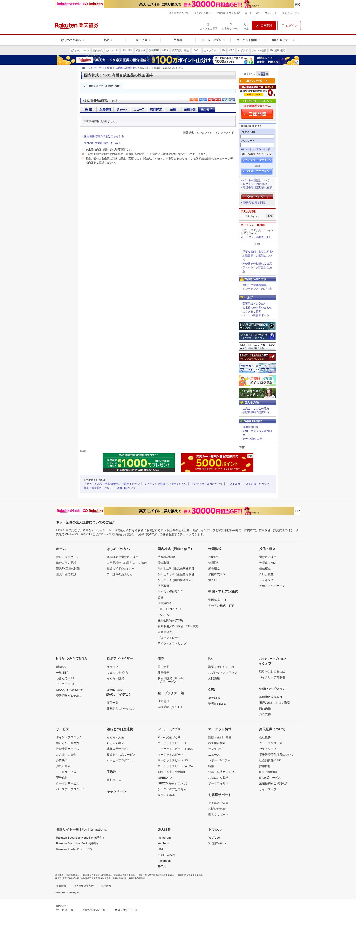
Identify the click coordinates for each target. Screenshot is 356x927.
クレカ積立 (266, 574)
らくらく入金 (115, 737)
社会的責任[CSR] (270, 760)
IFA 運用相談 (268, 771)
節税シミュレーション (121, 708)
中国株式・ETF (218, 599)
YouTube (163, 843)
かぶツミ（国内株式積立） (176, 580)
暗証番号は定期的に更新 (257, 187)
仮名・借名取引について (98, 487)
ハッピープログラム (120, 760)
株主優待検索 (217, 743)
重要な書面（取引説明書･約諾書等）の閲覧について (257, 255)
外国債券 (163, 672)
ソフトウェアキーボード (257, 149)
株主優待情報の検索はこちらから (104, 136)
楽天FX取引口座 (252, 438)
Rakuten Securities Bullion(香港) (77, 843)
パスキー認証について (256, 180)
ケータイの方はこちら (172, 789)
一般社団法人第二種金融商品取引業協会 (155, 875)
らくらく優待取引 (171, 591)
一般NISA (62, 672)
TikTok (162, 866)
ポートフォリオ (218, 783)
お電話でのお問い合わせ (257, 307)
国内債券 (163, 666)
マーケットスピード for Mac (176, 766)
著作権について (126, 487)
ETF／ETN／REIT (169, 609)
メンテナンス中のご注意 (257, 288)
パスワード (248, 140)
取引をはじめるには (221, 666)
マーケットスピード (171, 754)
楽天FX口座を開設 (254, 202)
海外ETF (214, 580)
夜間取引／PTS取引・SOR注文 (178, 626)
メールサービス (66, 771)
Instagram (164, 837)
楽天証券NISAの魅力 (69, 695)
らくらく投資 (115, 678)
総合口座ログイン (67, 557)
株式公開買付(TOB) (170, 620)
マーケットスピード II (172, 743)
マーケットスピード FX (173, 760)
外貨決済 (62, 760)
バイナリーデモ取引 (272, 677)
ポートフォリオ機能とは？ (256, 237)
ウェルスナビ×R (117, 672)
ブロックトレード (169, 637)
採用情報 (265, 766)
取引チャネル (166, 795)
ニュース (214, 754)
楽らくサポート (218, 814)
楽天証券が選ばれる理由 (122, 557)
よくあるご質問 (251, 311)
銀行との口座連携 (67, 743)
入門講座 (214, 678)
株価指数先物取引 (270, 696)
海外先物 (265, 714)
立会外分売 (165, 632)
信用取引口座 (250, 427)
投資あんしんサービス (121, 754)
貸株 (160, 597)
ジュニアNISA (65, 684)
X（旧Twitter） (167, 855)
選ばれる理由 (267, 557)
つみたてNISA (65, 678)
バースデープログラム (70, 789)
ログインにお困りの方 (256, 183)
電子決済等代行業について (276, 754)
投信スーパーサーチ (272, 585)
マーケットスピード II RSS (175, 748)
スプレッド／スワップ (222, 672)
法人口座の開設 (66, 574)
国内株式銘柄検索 (126, 67)
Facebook (164, 860)
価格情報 (163, 701)
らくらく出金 (115, 743)
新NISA (61, 666)
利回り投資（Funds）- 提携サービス (172, 680)
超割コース (114, 780)
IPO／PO (164, 614)
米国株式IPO (216, 574)
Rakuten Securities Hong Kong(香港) (80, 837)
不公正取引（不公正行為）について (248, 483)
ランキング (266, 580)
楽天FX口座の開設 (68, 568)
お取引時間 (63, 766)
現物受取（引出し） (171, 707)
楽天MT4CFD (217, 703)
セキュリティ (267, 748)
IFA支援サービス (270, 777)
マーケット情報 (103, 67)
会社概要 (265, 737)
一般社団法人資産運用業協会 (189, 875)
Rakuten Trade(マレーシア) (74, 849)
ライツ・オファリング (172, 643)
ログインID (248, 132)
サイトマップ (267, 789)
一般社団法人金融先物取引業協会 (96, 875)
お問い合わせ (217, 808)
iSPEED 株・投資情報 (172, 771)
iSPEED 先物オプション (173, 783)
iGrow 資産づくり (169, 737)
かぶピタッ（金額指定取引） (177, 574)
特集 (211, 766)
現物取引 (163, 562)
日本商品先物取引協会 (124, 875)
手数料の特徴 (166, 557)
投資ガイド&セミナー (121, 568)
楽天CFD (214, 698)
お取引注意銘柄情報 (254, 285)
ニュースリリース (270, 743)
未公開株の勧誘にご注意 (257, 263)
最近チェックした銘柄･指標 (104, 85)
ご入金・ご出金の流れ (255, 408)
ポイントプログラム (69, 737)
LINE (161, 849)
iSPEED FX (165, 777)
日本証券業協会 (72, 875)
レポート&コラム (219, 760)
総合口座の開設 (66, 562)
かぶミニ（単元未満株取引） (177, 568)
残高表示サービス (118, 748)
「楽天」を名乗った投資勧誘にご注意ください (112, 483)
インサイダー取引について (207, 483)
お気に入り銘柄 (218, 777)
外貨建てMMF (268, 562)
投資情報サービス (67, 748)
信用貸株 (164, 603)
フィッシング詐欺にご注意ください (165, 483)
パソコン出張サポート (255, 315)
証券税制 (62, 777)
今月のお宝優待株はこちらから (102, 142)
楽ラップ (112, 666)
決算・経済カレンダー (222, 771)
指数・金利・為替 (219, 737)
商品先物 (265, 708)
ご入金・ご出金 (66, 754)
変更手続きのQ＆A (253, 303)
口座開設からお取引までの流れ (127, 562)
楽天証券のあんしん (120, 574)
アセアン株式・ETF (221, 605)
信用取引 (163, 585)
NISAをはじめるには (69, 689)
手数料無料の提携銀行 (255, 412)
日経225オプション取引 (274, 702)
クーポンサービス (67, 783)
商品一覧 (112, 702)
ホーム (86, 67)
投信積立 (265, 568)
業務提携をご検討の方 (273, 783)
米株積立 (214, 568)
